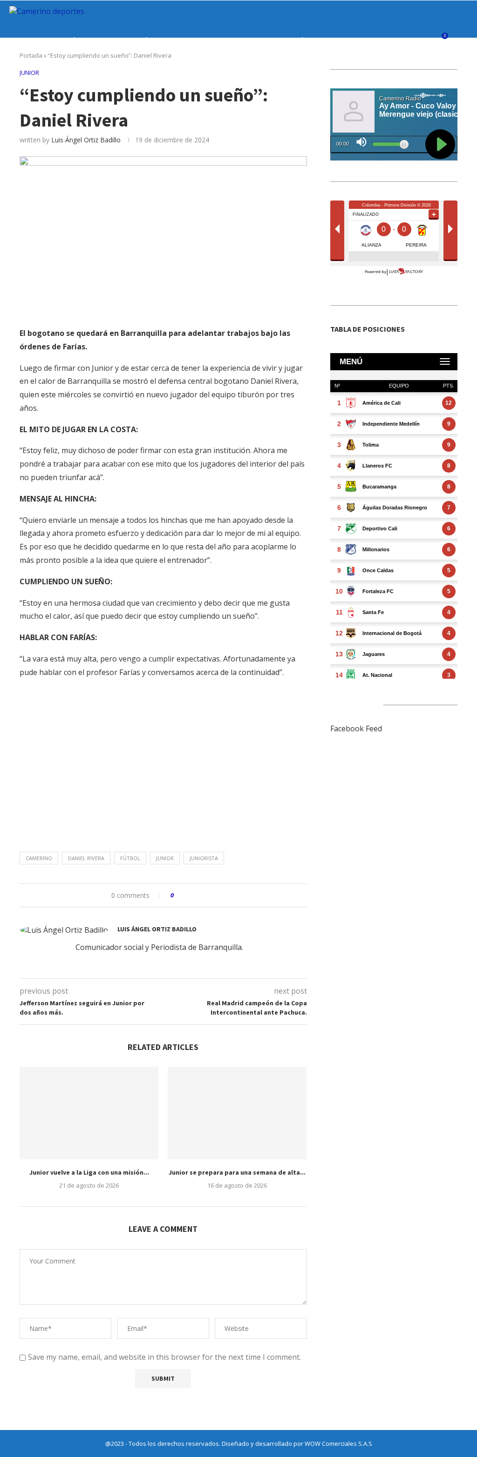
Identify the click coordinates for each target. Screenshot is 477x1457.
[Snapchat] (455, 80)
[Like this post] (178, 895)
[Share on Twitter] (198, 895)
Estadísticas (303, 40)
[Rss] (465, 80)
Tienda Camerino (384, 40)
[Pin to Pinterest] (207, 895)
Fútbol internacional (176, 40)
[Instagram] (426, 80)
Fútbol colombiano (100, 40)
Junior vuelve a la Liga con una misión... (89, 1172)
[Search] (463, 40)
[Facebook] (406, 80)
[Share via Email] (215, 895)
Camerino (39, 858)
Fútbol (130, 858)
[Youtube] (445, 80)
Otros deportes (247, 40)
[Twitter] (416, 80)
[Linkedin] (435, 80)
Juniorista (204, 858)
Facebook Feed (356, 728)
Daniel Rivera (86, 858)
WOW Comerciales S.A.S (338, 1443)
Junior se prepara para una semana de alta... (237, 1172)
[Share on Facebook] (189, 895)
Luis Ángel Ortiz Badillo (86, 139)
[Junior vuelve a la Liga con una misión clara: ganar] (89, 1113)
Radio (340, 40)
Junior (49, 40)
